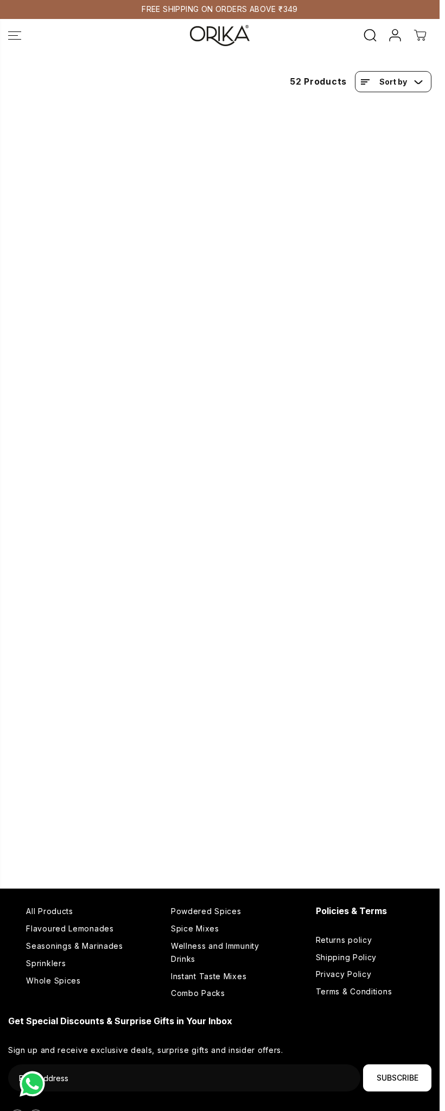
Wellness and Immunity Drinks (215, 952)
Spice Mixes (195, 928)
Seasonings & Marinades (74, 945)
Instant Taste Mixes (208, 976)
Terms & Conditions (354, 991)
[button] (14, 35)
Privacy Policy (344, 974)
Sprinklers (46, 963)
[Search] (370, 35)
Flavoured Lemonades (69, 928)
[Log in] (395, 35)
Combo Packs (198, 993)
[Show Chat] (35, 1084)
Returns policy (344, 939)
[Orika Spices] (220, 35)
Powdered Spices (206, 911)
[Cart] (420, 35)
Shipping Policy (346, 957)
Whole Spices (53, 980)
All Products (49, 911)
